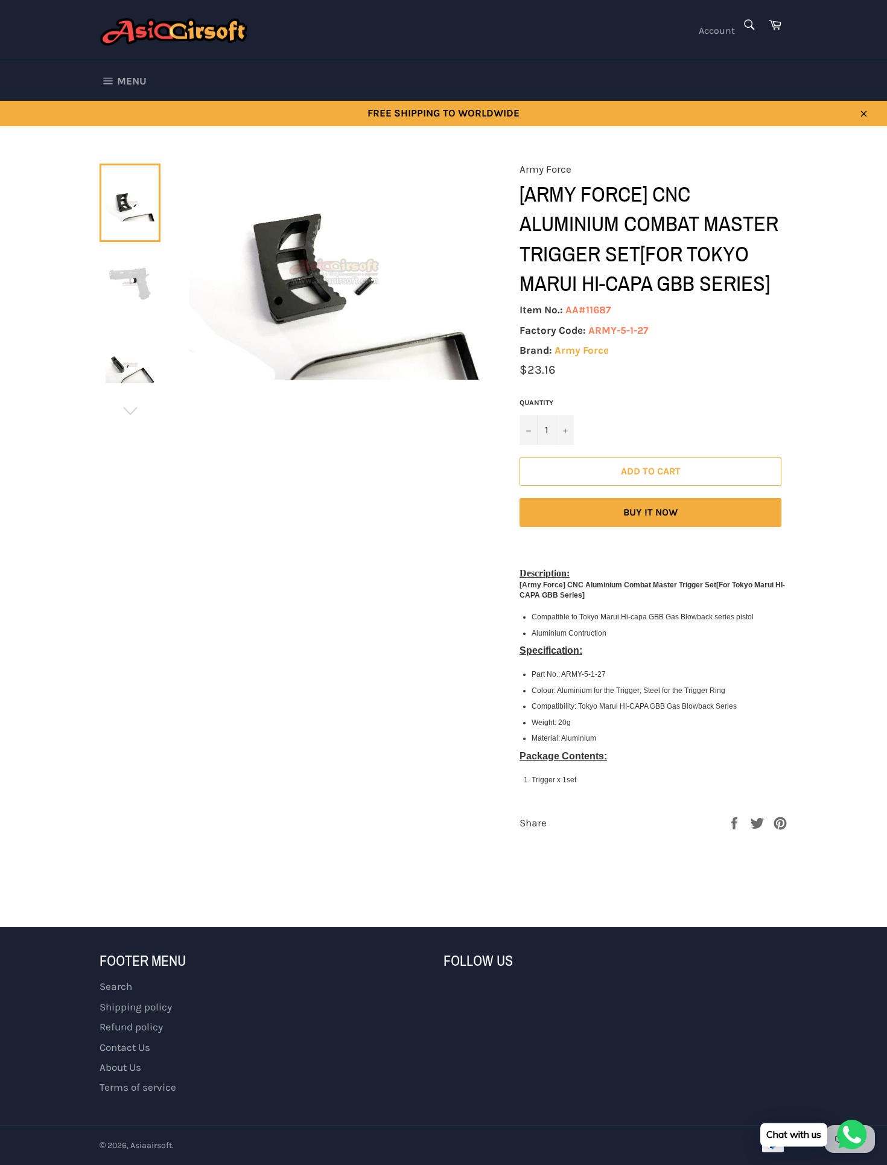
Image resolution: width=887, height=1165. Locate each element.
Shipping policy (136, 1007)
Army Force (582, 350)
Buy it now (650, 512)
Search (116, 986)
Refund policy (131, 1027)
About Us (120, 1067)
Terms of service (138, 1087)
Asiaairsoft (151, 1145)
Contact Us (125, 1047)
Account (717, 30)
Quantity (536, 402)
